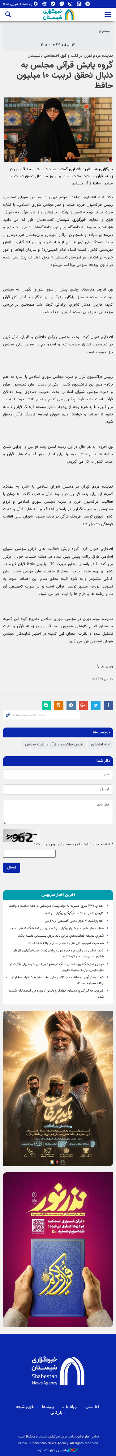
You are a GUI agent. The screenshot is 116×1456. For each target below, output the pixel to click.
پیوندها (48, 1407)
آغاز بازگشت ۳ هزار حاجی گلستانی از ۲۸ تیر (74, 921)
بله (53, 5)
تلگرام (87, 5)
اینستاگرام (70, 5)
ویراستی (61, 5)
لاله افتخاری (100, 744)
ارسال (11, 867)
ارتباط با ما (70, 1407)
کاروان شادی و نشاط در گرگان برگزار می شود (74, 913)
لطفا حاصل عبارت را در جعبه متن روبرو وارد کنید (73, 845)
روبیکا (35, 5)
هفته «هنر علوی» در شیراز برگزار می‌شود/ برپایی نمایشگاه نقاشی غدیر (57, 928)
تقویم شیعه (25, 1407)
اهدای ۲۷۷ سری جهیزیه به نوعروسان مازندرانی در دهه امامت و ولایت (56, 906)
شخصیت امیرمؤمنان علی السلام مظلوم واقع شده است (66, 943)
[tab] (58, 895)
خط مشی (92, 1407)
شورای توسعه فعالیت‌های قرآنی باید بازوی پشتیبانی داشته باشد (61, 935)
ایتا (79, 5)
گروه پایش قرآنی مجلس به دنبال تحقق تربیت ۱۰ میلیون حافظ (65, 76)
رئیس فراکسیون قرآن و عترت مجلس (54, 744)
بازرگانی (56, 1413)
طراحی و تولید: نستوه (52, 1450)
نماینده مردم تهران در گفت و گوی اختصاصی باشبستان (70, 56)
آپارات (44, 5)
